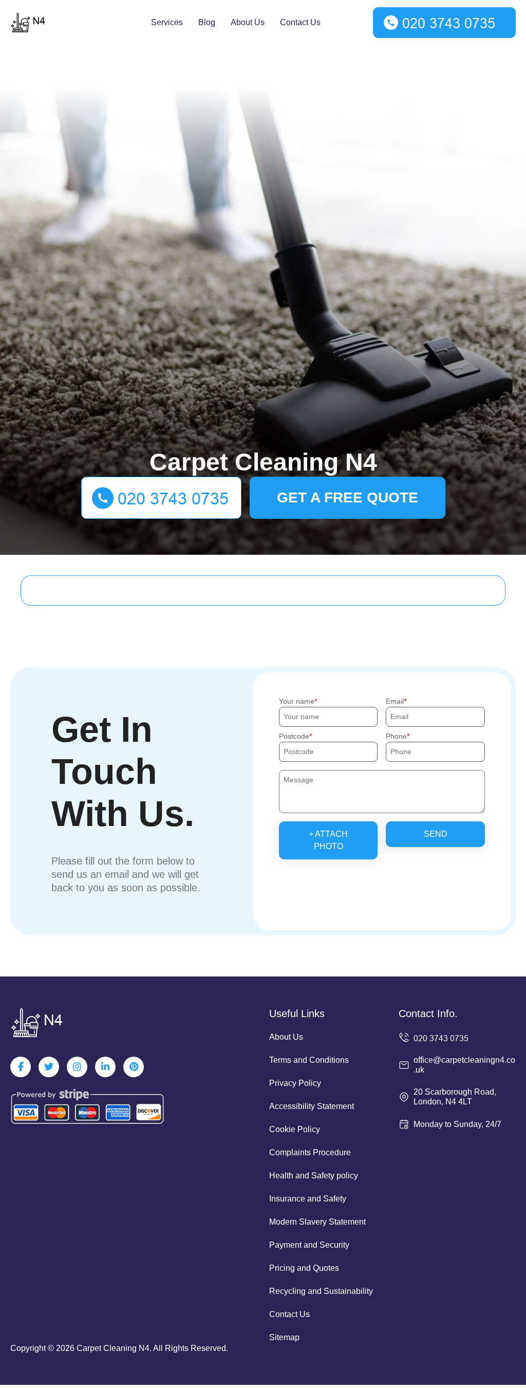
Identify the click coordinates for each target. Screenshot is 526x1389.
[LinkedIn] (105, 1067)
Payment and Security (309, 1245)
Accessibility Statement (311, 1106)
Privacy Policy (295, 1083)
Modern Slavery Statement (317, 1221)
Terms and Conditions (309, 1060)
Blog (206, 22)
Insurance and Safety (307, 1198)
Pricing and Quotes (304, 1268)
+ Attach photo (328, 840)
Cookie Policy (294, 1129)
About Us (248, 22)
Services (167, 22)
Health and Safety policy (313, 1175)
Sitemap (284, 1337)
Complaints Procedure (310, 1152)
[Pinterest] (133, 1067)
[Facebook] (20, 1067)
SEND (435, 834)
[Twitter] (49, 1067)
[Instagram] (77, 1067)
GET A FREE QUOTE (347, 497)
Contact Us (300, 22)
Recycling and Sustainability (321, 1291)
